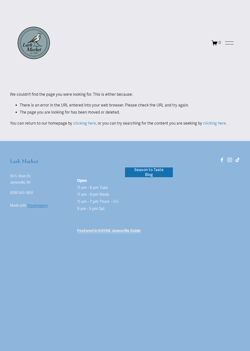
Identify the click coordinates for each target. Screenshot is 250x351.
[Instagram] (229, 159)
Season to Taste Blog (149, 172)
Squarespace (37, 205)
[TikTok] (237, 159)
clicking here (84, 123)
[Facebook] (221, 159)
